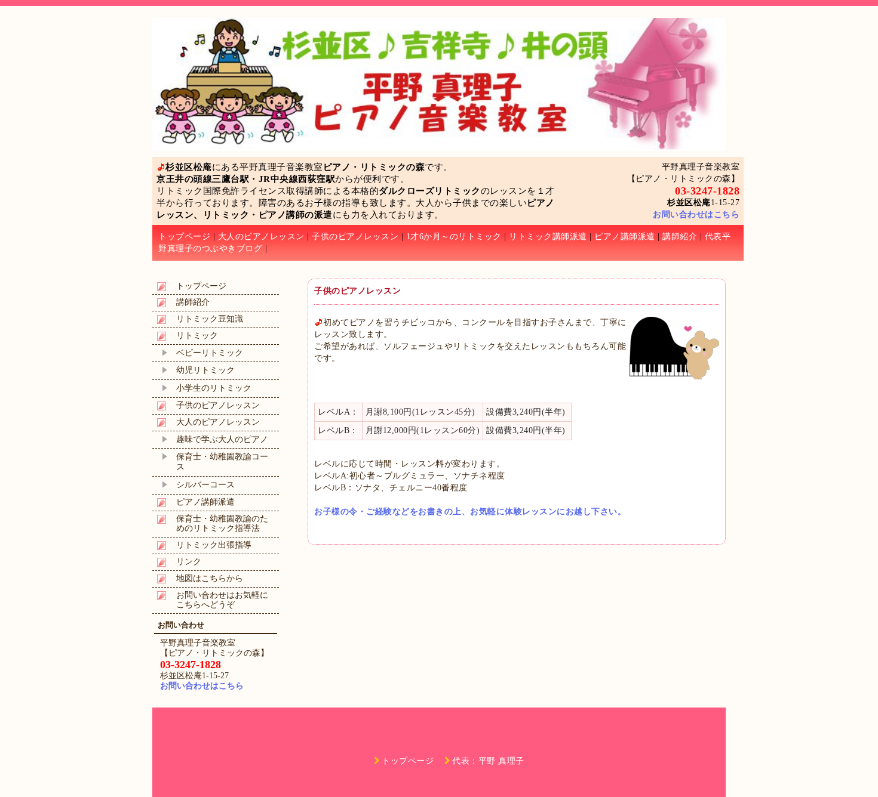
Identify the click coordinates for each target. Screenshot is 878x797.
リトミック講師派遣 (548, 236)
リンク (188, 561)
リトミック (197, 335)
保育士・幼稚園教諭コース (222, 461)
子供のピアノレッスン (355, 236)
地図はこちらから (209, 578)
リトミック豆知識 (209, 318)
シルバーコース (205, 484)
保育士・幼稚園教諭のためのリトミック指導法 (222, 523)
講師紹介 (679, 236)
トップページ (184, 236)
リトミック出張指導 (213, 544)
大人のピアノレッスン (261, 236)
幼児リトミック (205, 370)
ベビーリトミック (209, 352)
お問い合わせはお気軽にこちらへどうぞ (222, 600)
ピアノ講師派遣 (624, 236)
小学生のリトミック (213, 388)
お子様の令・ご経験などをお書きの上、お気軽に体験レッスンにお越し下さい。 (470, 511)
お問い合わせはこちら (696, 214)
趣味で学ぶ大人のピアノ (222, 439)
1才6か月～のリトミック (454, 236)
